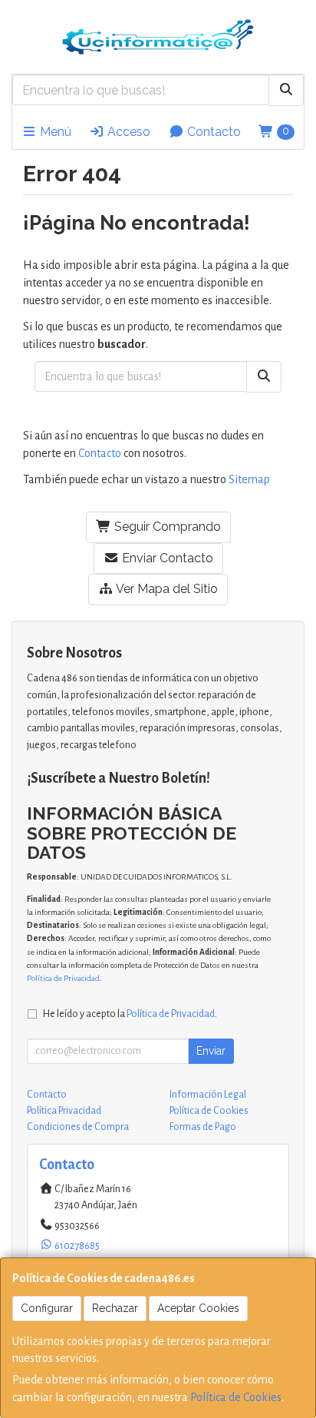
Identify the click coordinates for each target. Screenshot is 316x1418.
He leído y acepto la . (130, 1013)
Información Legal (208, 1094)
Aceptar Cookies (198, 1308)
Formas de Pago (203, 1126)
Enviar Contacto (166, 558)
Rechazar (115, 1308)
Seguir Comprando (166, 526)
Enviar (210, 1051)
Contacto (212, 131)
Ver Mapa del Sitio (166, 588)
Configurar (47, 1308)
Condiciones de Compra (78, 1126)
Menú (54, 131)
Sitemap (249, 479)
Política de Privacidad (63, 978)
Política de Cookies (235, 1397)
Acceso (127, 131)
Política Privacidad (64, 1110)
